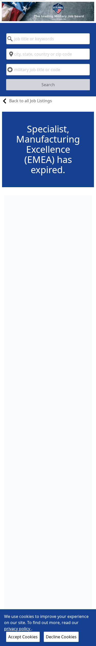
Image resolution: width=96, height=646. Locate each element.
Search (48, 84)
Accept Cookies (23, 637)
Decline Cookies (61, 637)
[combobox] (48, 38)
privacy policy (17, 628)
